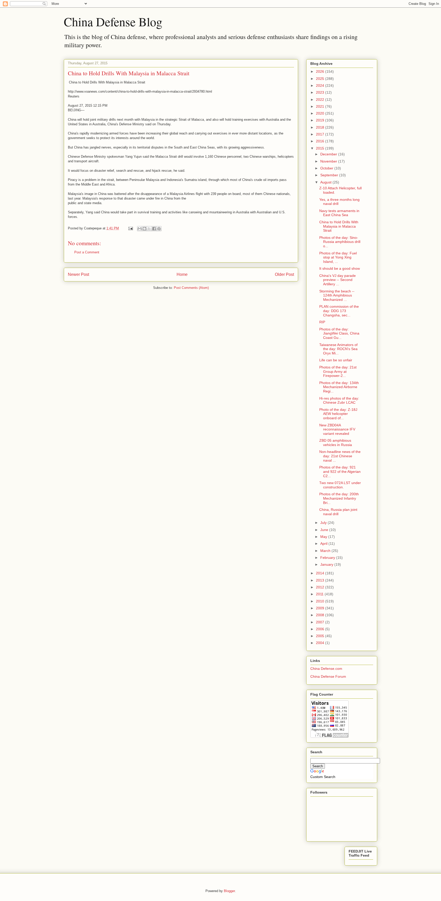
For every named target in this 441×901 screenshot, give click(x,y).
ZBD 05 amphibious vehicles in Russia (335, 442)
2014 (320, 573)
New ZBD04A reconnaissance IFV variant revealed (337, 429)
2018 (320, 127)
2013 (320, 580)
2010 (320, 601)
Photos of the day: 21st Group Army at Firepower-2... (338, 371)
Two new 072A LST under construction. (340, 485)
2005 (320, 636)
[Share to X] (149, 228)
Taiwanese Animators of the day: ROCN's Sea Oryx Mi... (338, 349)
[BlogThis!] (144, 228)
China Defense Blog (113, 21)
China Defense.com (326, 669)
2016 (320, 141)
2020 (320, 113)
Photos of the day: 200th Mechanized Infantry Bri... (339, 498)
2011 (320, 594)
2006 (320, 629)
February (328, 558)
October (327, 168)
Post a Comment (86, 252)
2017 (320, 134)
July (324, 523)
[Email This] (139, 228)
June (324, 530)
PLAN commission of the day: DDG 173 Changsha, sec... (339, 310)
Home (182, 274)
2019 (320, 120)
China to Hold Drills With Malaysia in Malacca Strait (338, 226)
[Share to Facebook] (154, 228)
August (326, 182)
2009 (320, 608)
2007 (320, 622)
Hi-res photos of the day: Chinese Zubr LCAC (339, 400)
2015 (320, 148)
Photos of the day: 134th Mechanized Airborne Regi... (339, 387)
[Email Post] (130, 228)
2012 (320, 587)
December (329, 154)
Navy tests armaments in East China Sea (339, 213)
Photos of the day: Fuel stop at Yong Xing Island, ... (338, 257)
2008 (320, 615)
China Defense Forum (328, 676)
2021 (320, 106)
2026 (320, 71)
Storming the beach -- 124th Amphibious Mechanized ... (336, 295)
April (324, 543)
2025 (320, 79)
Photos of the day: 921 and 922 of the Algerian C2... (340, 471)
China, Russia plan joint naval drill (338, 512)
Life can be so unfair (335, 360)
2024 (320, 85)
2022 (320, 99)
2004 (320, 643)
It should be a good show (339, 268)
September (329, 175)
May (324, 537)
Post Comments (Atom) (191, 288)
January (327, 564)
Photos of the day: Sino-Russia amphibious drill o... (339, 242)
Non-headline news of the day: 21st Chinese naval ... (340, 456)
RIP (322, 322)
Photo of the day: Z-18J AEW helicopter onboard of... (338, 414)
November (329, 161)
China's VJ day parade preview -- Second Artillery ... (337, 280)
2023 (320, 92)
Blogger (229, 891)
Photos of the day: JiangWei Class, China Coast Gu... (339, 333)
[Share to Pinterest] (159, 228)
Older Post (284, 274)
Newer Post (78, 274)
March (326, 551)
